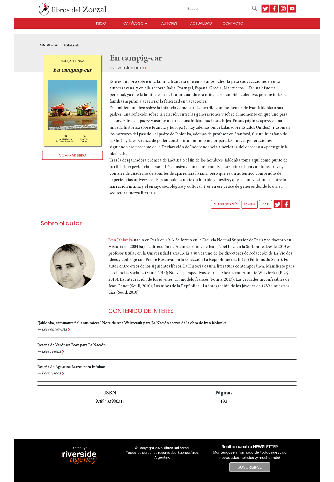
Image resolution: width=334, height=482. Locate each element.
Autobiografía (225, 204)
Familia (249, 204)
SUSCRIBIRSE (250, 467)
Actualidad (201, 23)
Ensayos (71, 44)
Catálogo (134, 23)
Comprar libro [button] (72, 155)
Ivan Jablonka (130, 68)
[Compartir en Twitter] (278, 204)
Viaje (265, 204)
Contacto (233, 23)
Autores (169, 23)
